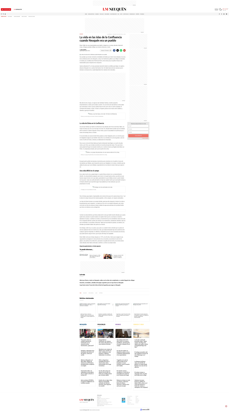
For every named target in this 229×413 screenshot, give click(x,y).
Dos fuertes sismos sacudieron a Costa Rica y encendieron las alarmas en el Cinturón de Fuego (123, 373)
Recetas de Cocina (32, 16)
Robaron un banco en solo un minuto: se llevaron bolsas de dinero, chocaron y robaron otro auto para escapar (123, 383)
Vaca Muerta (10, 16)
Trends (128, 401)
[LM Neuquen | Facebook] (219, 14)
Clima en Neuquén (17, 16)
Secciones (137, 401)
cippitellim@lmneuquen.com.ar (85, 50)
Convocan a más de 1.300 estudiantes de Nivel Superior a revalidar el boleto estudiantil (118, 257)
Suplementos (129, 402)
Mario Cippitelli (83, 49)
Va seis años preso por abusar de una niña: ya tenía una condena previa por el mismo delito (105, 373)
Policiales (128, 397)
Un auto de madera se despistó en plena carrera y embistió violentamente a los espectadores (123, 353)
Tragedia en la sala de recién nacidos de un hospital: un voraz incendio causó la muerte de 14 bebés (123, 362)
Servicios (137, 402)
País (136, 397)
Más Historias (24, 16)
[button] (1, 14)
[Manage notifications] (226, 406)
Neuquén (81, 33)
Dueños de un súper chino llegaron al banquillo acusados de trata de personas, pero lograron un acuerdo (105, 383)
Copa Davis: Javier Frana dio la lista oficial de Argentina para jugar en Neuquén (100, 285)
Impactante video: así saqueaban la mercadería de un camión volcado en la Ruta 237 (87, 373)
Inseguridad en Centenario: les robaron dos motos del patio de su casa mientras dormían (105, 342)
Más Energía (137, 400)
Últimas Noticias (129, 396)
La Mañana (109, 34)
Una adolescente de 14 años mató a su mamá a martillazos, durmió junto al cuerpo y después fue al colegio (123, 342)
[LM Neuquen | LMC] (17, 9)
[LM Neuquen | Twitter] (222, 14)
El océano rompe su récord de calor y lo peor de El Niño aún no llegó (141, 373)
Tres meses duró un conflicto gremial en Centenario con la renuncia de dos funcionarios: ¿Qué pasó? (87, 342)
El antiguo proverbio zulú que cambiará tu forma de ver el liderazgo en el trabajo (141, 354)
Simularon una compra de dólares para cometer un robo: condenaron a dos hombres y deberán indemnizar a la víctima (105, 352)
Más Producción (129, 400)
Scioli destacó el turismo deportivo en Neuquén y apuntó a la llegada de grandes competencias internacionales (141, 316)
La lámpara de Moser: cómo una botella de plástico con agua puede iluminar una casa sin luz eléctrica (141, 364)
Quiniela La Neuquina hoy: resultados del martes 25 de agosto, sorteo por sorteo (87, 353)
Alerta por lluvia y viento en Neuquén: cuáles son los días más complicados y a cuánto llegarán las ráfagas (107, 280)
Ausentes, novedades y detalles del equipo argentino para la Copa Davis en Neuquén (101, 282)
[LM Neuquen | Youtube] (226, 14)
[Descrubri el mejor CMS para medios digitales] (144, 410)
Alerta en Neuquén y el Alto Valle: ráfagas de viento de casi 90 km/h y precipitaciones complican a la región (95, 257)
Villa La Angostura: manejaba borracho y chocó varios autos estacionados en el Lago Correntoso (105, 362)
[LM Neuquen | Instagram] (224, 14)
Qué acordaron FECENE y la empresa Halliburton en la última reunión (87, 381)
